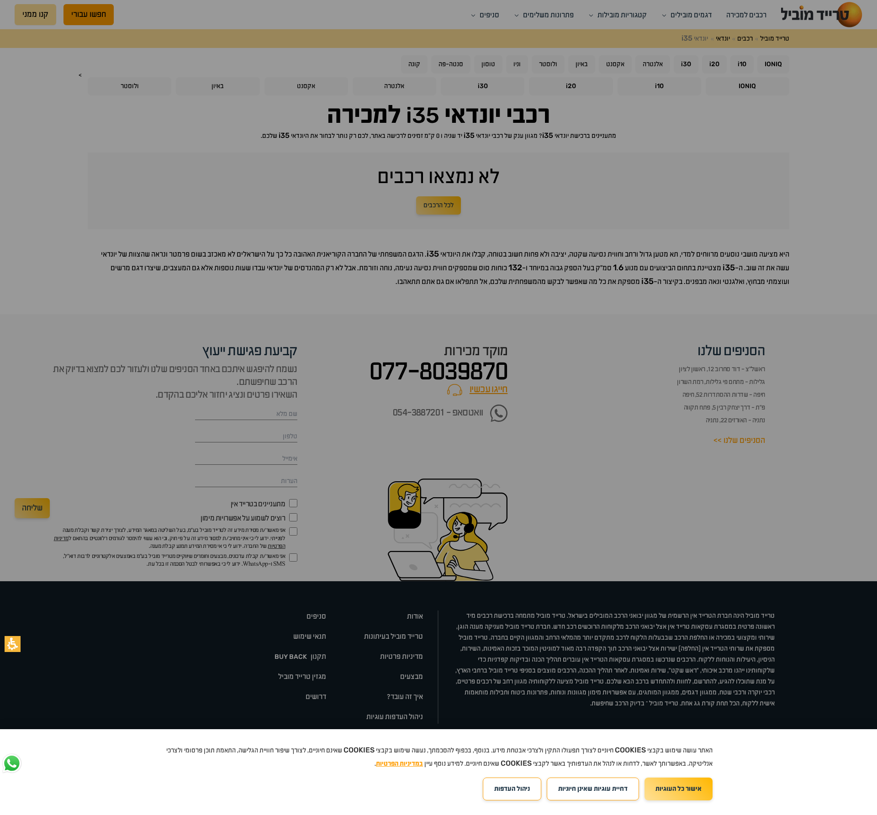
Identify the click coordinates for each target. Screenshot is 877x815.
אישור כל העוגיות (678, 789)
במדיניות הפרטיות (399, 764)
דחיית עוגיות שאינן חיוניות (593, 789)
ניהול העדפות (512, 789)
